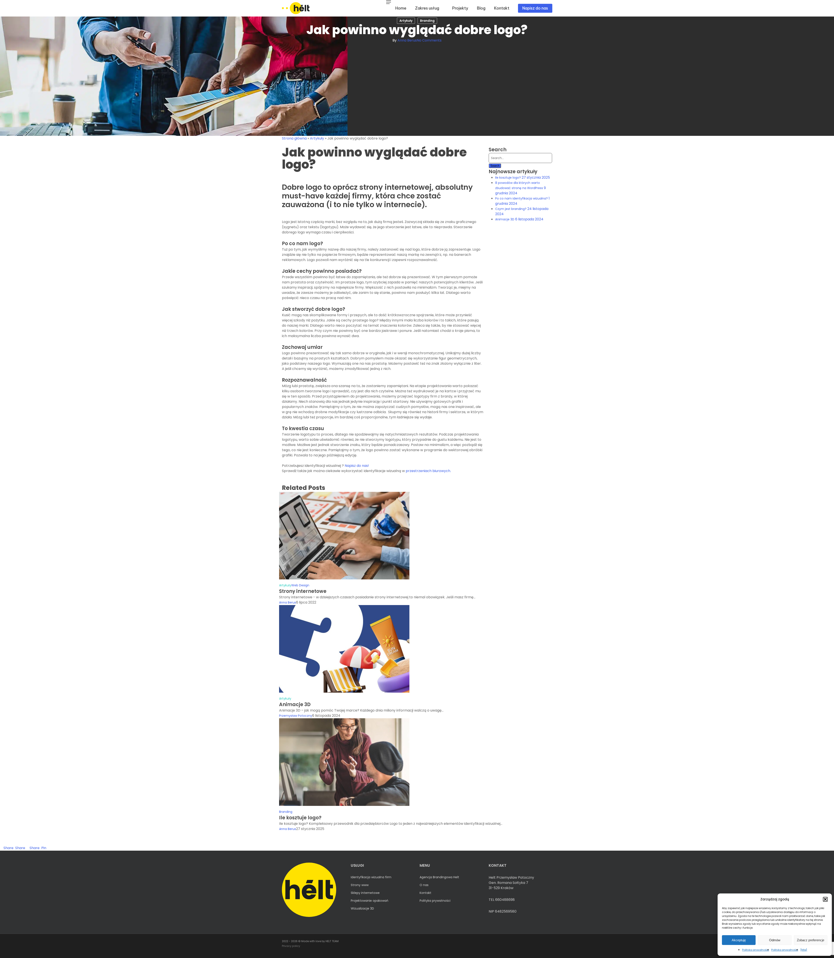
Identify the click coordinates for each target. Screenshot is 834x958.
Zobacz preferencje (810, 940)
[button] (825, 899)
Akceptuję (739, 940)
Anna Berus (407, 40)
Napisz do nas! (357, 465)
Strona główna (294, 138)
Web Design (300, 585)
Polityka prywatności (755, 950)
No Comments (429, 40)
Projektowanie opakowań (369, 900)
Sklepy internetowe (365, 893)
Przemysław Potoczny (295, 716)
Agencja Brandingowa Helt (439, 877)
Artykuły (405, 20)
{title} (803, 950)
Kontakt (425, 893)
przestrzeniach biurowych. (428, 470)
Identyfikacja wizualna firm (371, 877)
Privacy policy (291, 946)
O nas (424, 885)
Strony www (360, 885)
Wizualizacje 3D (362, 908)
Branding (427, 20)
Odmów (774, 940)
